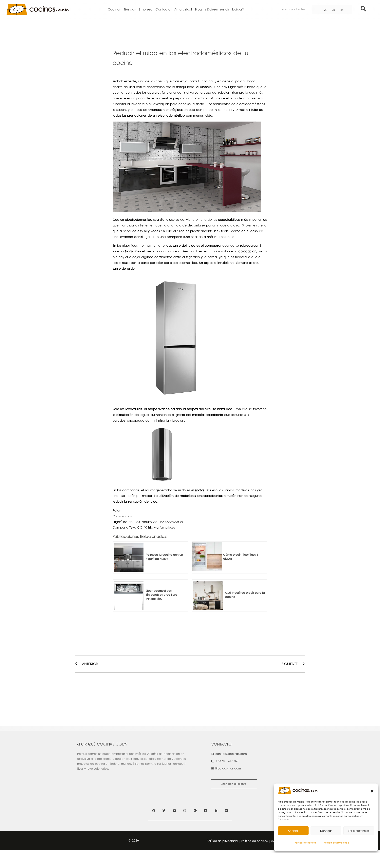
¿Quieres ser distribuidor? (224, 9)
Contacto (163, 9)
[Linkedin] (205, 810)
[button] (372, 791)
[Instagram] (184, 810)
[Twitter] (163, 810)
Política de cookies (305, 842)
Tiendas (130, 9)
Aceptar (293, 831)
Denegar (326, 831)
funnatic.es (167, 527)
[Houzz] (216, 810)
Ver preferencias (358, 831)
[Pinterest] (195, 810)
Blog (198, 9)
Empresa (146, 9)
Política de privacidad (336, 842)
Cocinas (114, 9)
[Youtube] (174, 810)
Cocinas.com (122, 516)
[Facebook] (153, 810)
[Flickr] (226, 810)
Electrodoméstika (171, 522)
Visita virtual (183, 9)
